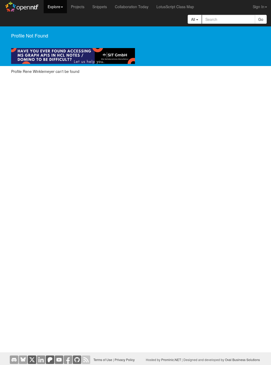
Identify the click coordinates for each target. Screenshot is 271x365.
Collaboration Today (131, 6)
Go (260, 19)
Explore (54, 6)
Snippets (99, 6)
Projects (77, 6)
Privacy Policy (125, 359)
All (193, 19)
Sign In (258, 6)
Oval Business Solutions (242, 359)
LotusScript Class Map (175, 6)
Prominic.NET (171, 359)
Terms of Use (102, 359)
